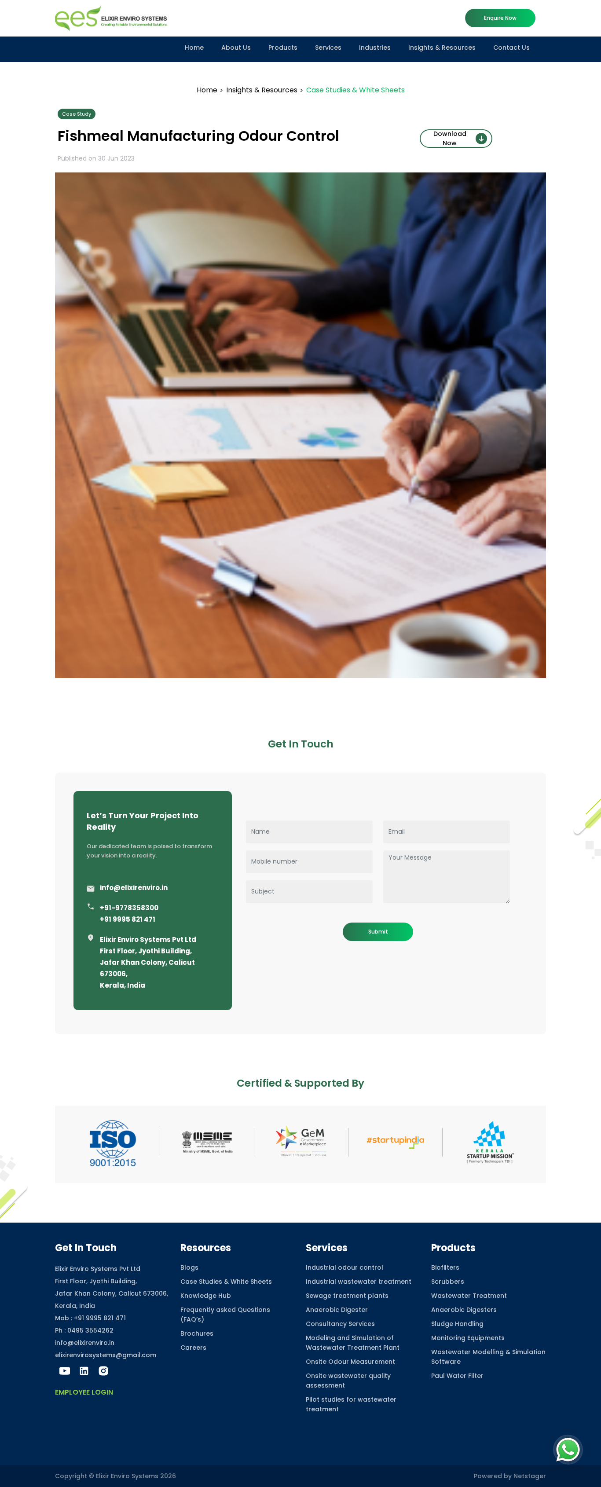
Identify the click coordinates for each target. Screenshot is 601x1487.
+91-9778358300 (129, 907)
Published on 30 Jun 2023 (96, 158)
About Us (236, 47)
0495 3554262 (90, 1330)
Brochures (196, 1333)
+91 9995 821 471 (127, 919)
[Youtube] (64, 1371)
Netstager (529, 1476)
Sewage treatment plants (347, 1295)
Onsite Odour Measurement (350, 1361)
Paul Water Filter (457, 1375)
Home (194, 47)
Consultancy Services (340, 1323)
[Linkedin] (84, 1371)
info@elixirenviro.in (134, 887)
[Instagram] (103, 1371)
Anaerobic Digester (337, 1309)
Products (282, 47)
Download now (449, 138)
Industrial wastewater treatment (358, 1281)
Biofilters (445, 1267)
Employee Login (84, 1392)
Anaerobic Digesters (464, 1309)
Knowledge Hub (205, 1295)
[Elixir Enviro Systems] (116, 17)
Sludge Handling (457, 1323)
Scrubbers (447, 1281)
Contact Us (511, 47)
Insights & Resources (442, 47)
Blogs (189, 1267)
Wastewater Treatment (469, 1295)
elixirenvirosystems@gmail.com (105, 1355)
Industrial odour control (344, 1267)
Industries (375, 47)
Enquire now (500, 18)
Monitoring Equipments (468, 1337)
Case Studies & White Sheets (226, 1281)
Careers (193, 1347)
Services (328, 47)
